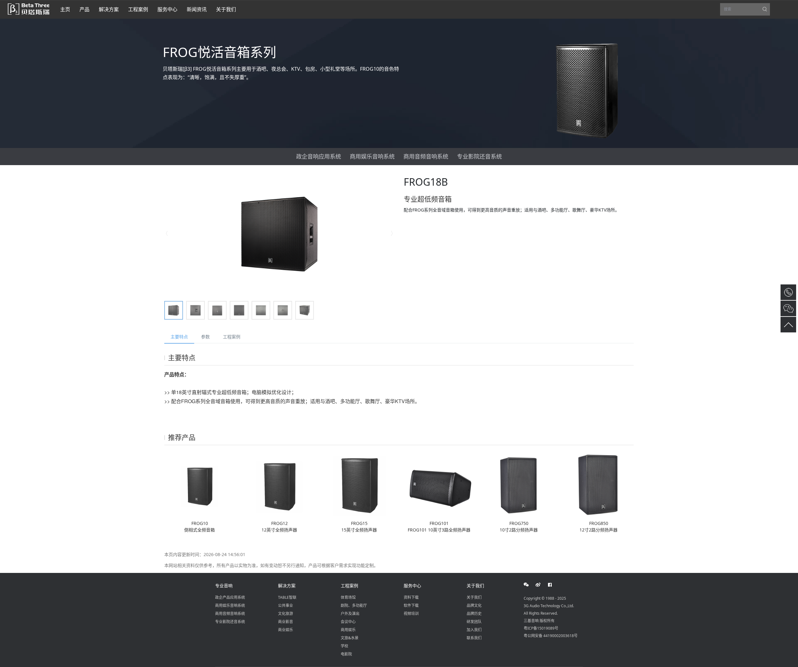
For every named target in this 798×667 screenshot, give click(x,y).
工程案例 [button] (138, 9)
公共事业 (285, 605)
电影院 (346, 654)
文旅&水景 (349, 638)
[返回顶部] (788, 324)
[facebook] (553, 584)
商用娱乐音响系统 (372, 156)
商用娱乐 (348, 629)
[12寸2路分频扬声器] (598, 485)
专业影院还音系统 (479, 156)
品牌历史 (474, 613)
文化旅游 (285, 613)
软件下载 (411, 605)
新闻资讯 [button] (197, 9)
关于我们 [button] (226, 9)
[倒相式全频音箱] (199, 485)
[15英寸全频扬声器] (359, 485)
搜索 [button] (747, 11)
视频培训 (411, 613)
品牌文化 (474, 605)
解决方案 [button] (109, 9)
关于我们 (475, 585)
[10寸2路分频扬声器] (518, 485)
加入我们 (474, 629)
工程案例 (231, 337)
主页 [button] (65, 9)
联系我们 (474, 638)
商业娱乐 (285, 629)
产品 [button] (84, 9)
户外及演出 (350, 613)
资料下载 (411, 597)
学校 (344, 646)
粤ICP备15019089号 (541, 628)
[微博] (541, 584)
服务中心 (412, 585)
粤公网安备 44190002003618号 (551, 635)
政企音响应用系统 (318, 156)
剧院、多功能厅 (354, 605)
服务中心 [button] (167, 9)
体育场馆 (348, 597)
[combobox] (745, 9)
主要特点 (179, 337)
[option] (279, 233)
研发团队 (474, 621)
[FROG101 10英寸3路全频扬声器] (439, 485)
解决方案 (287, 585)
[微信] (530, 584)
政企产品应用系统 (230, 597)
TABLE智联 (287, 597)
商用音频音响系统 (425, 156)
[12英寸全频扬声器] (279, 485)
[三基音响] (28, 8)
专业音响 (224, 585)
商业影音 (285, 621)
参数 (205, 337)
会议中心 (348, 621)
